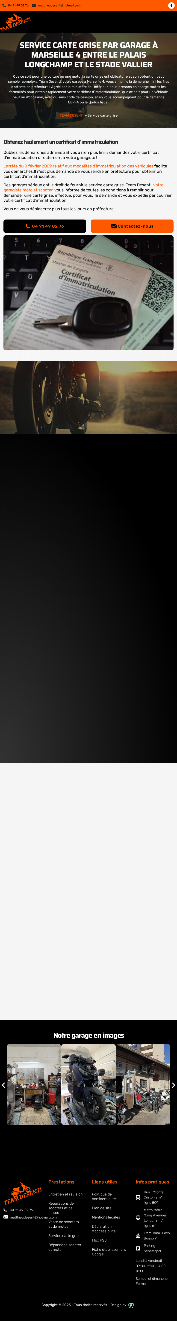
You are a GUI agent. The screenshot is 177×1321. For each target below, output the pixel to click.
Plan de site (102, 1208)
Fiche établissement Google (109, 1251)
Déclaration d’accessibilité (104, 1228)
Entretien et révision (65, 1194)
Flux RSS (99, 1240)
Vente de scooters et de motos (63, 1224)
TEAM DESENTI (72, 115)
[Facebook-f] (171, 5)
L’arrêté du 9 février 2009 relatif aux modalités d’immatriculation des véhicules (78, 166)
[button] (168, 22)
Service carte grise (64, 1235)
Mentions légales (106, 1217)
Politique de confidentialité (104, 1196)
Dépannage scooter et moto (64, 1247)
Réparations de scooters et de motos (61, 1208)
